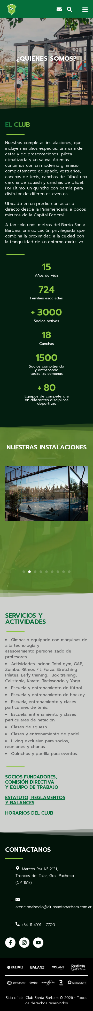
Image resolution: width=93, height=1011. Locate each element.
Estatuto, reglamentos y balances (35, 800)
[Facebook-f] (10, 942)
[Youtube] (38, 942)
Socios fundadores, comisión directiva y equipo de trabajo (31, 782)
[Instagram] (24, 942)
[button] (23, 571)
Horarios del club (29, 813)
